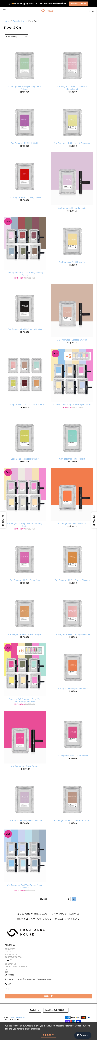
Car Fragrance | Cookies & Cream (72, 340)
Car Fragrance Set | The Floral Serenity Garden (24, 524)
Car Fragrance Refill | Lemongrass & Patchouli (24, 87)
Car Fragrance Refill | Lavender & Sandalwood (72, 87)
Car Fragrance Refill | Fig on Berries (72, 756)
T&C (6, 972)
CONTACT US (10, 964)
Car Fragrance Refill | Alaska (72, 459)
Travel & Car (18, 21)
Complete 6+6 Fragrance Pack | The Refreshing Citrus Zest (25, 700)
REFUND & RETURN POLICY (17, 967)
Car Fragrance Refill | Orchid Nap (25, 580)
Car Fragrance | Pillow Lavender (72, 208)
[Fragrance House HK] (48, 11)
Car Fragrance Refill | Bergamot (25, 459)
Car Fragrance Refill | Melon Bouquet (25, 634)
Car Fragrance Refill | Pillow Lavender (25, 820)
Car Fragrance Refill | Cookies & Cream (72, 820)
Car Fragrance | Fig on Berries (24, 766)
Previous (43, 899)
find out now (78, 3)
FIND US (8, 952)
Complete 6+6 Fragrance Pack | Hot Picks (72, 405)
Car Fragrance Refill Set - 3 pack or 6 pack (25, 405)
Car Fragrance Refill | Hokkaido (25, 143)
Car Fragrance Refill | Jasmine (72, 262)
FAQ (6, 969)
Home (6, 21)
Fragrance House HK (17, 1017)
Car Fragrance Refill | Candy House (25, 197)
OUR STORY (10, 949)
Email (8, 984)
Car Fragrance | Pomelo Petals (72, 523)
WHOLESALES (11, 954)
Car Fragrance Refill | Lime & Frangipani (72, 143)
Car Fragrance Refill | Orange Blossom (72, 580)
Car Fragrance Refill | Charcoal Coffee (25, 329)
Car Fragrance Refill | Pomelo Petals (72, 688)
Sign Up (48, 996)
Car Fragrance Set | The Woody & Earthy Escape (25, 274)
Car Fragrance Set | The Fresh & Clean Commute (24, 886)
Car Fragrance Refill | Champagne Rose (72, 634)
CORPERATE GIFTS (13, 957)
